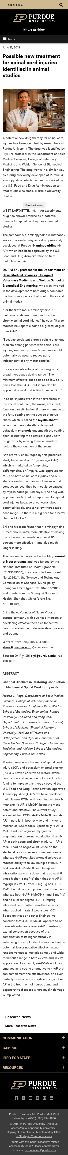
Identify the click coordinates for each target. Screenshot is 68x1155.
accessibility (16, 1146)
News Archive (34, 29)
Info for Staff (16, 1058)
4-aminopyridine (44, 245)
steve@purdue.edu (17, 647)
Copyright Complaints (20, 1132)
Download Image (34, 205)
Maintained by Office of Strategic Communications (38, 1134)
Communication (18, 1038)
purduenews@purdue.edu (40, 1150)
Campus (10, 1048)
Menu (11, 39)
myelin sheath (48, 419)
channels (24, 430)
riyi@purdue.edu (43, 655)
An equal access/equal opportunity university (34, 1126)
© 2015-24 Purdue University (27, 1124)
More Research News (20, 1025)
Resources (13, 1067)
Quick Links (15, 5)
